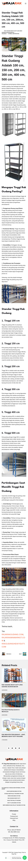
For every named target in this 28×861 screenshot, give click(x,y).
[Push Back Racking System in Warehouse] (14, 700)
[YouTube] (19, 748)
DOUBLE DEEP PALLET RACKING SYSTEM (13, 793)
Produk (14, 814)
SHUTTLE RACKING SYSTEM (14, 802)
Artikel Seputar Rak (13, 33)
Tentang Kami (14, 816)
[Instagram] (16, 748)
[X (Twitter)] (12, 748)
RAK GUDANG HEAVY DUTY (14, 798)
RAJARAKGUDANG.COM (12, 634)
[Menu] (25, 3)
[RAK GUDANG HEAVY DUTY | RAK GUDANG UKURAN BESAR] (14, 675)
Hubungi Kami (14, 818)
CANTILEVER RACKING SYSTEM (14, 791)
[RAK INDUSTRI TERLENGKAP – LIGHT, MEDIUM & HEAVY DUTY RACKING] (14, 725)
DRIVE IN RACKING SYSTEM (14, 795)
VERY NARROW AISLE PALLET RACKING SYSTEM (14, 805)
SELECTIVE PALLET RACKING (14, 800)
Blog (14, 820)
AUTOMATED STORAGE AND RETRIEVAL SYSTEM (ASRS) (13, 788)
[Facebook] (9, 748)
